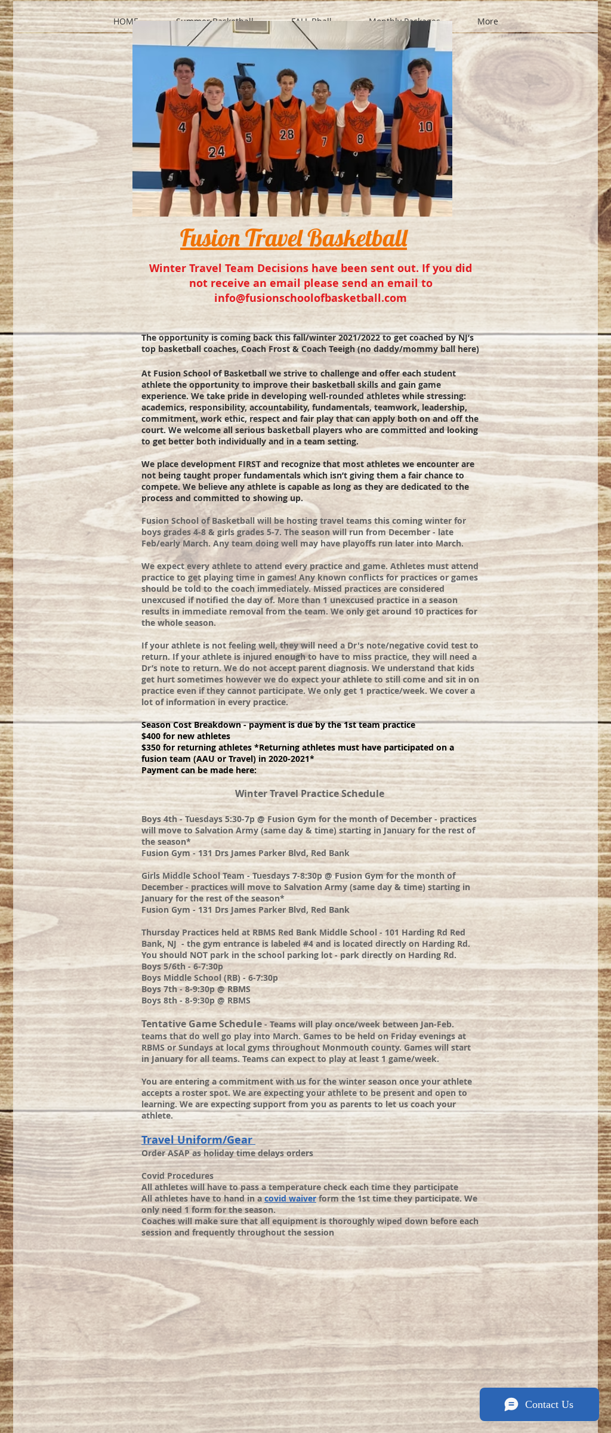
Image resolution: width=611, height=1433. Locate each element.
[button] (214, 16)
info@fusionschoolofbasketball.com (310, 298)
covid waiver (290, 1198)
